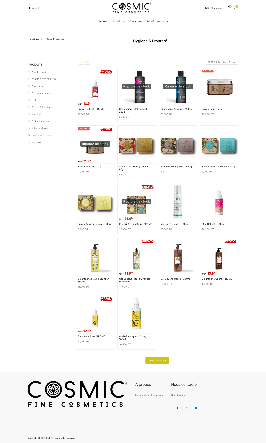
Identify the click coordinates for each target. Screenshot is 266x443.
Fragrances (37, 86)
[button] (80, 101)
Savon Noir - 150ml (212, 109)
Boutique (34, 39)
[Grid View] (81, 62)
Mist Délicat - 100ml (213, 224)
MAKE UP (36, 114)
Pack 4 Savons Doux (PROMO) (136, 224)
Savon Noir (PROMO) (89, 166)
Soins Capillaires (40, 128)
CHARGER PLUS (157, 360)
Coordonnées (178, 395)
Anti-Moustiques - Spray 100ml (133, 338)
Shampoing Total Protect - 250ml (134, 110)
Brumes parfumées (41, 93)
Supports (36, 142)
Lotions (35, 100)
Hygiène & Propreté (54, 39)
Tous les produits (41, 72)
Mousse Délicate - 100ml (174, 224)
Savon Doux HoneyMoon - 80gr (133, 168)
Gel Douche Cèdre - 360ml (175, 278)
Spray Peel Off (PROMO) (91, 109)
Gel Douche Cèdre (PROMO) (217, 278)
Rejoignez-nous (158, 21)
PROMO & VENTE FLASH (44, 79)
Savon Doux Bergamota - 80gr (95, 224)
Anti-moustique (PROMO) (92, 336)
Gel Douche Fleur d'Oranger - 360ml (94, 280)
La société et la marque (149, 395)
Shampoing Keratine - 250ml (176, 109)
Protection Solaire (41, 121)
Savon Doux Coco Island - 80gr (219, 166)
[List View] (87, 62)
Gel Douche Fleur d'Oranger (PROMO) (134, 280)
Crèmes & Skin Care (42, 107)
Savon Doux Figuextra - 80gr (177, 166)
